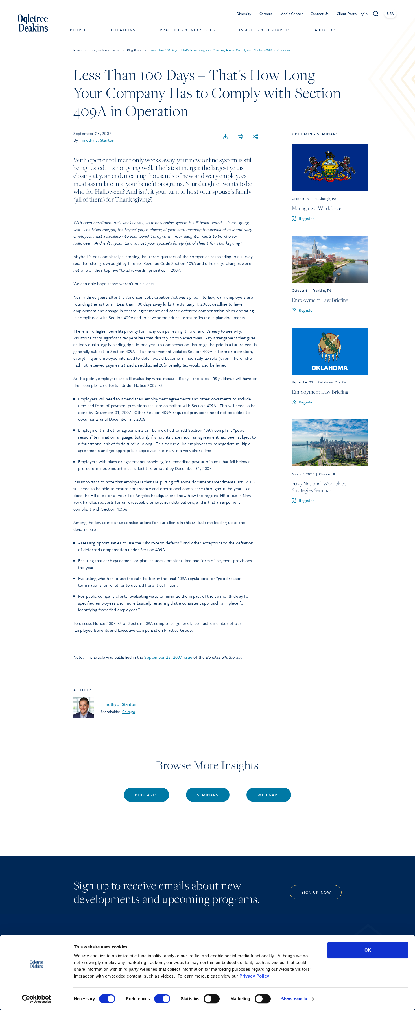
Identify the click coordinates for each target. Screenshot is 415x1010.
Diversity (244, 13)
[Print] (240, 137)
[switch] (162, 998)
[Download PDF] (225, 137)
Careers (265, 13)
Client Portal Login (352, 13)
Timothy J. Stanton (96, 140)
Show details (294, 998)
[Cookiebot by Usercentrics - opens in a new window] (36, 999)
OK (367, 950)
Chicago (128, 711)
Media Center (291, 13)
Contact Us (320, 13)
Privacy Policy (254, 976)
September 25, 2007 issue (168, 657)
